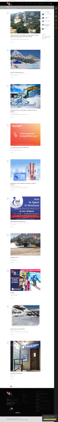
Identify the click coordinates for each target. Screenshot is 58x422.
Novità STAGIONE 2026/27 (17, 72)
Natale (43, 37)
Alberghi (15, 186)
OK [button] (49, 419)
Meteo (23, 401)
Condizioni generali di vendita (10, 419)
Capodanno (46, 36)
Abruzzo (19, 186)
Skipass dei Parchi (25, 394)
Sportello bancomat (16, 373)
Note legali (26, 419)
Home (50, 7)
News (23, 399)
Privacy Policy (16, 419)
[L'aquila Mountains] (11, 408)
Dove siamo (24, 395)
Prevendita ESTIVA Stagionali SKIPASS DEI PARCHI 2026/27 (47, 25)
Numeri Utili (24, 400)
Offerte (17, 186)
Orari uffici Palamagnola (17, 329)
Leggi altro (12, 41)
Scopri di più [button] (52, 417)
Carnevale (48, 37)
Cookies (19, 419)
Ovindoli (12, 186)
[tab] (44, 12)
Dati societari (22, 419)
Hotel (18, 294)
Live (23, 393)
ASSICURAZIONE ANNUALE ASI (17, 221)
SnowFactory (14, 257)
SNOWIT (12, 292)
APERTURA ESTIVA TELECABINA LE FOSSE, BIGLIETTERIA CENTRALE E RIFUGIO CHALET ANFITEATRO (42, 394)
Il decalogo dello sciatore (26, 402)
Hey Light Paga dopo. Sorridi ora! (19, 147)
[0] (50, 3)
